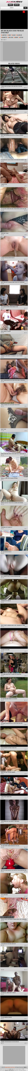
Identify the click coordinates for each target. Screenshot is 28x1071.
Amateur (4, 35)
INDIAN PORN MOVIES (9, 1070)
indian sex (11, 1069)
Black (14, 35)
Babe (9, 35)
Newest (10, 4)
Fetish (21, 37)
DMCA (25, 1067)
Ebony (16, 37)
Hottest (17, 4)
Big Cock (11, 37)
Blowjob (19, 35)
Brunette (4, 37)
